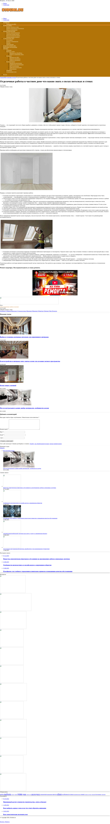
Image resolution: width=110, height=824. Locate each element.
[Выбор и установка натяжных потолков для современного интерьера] (15, 334)
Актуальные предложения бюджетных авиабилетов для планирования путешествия (26, 549)
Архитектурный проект (12, 34)
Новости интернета (15, 58)
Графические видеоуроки (17, 64)
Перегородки (10, 44)
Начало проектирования (13, 32)
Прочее (5, 48)
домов (27, 794)
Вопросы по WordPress (16, 53)
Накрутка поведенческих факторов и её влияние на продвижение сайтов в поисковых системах (29, 487)
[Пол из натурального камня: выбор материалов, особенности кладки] (15, 405)
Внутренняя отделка (10, 77)
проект (83, 794)
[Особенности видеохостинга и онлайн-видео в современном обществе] (12, 501)
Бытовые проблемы (10, 47)
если (30, 794)
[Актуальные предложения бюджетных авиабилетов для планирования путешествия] (12, 547)
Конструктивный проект (13, 35)
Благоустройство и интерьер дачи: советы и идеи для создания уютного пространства (30, 361)
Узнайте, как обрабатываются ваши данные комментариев (46, 443)
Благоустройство (9, 45)
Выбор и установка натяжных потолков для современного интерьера (24, 337)
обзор (59, 794)
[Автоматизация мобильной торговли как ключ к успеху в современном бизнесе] (12, 532)
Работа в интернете (15, 60)
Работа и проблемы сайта (17, 54)
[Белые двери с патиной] (12, 382)
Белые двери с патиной (8, 385)
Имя (1, 432)
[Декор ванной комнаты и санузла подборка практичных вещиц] (13, 754)
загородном (43, 794)
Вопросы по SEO (14, 57)
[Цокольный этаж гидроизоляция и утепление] (15, 610)
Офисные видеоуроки (16, 67)
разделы (89, 794)
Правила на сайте (11, 24)
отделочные (6, 306)
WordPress (9, 70)
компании (49, 794)
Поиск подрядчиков (11, 30)
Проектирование (9, 31)
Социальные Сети (11, 72)
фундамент (98, 794)
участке (93, 794)
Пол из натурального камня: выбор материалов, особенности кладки (24, 408)
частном (16, 306)
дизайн (15, 794)
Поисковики (13, 69)
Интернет (9, 56)
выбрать (7, 794)
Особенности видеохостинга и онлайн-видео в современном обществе (22, 503)
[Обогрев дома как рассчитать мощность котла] (12, 718)
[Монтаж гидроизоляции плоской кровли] (13, 700)
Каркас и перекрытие (12, 41)
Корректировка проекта (12, 37)
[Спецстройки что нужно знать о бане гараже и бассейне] (12, 682)
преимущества (77, 794)
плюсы (72, 794)
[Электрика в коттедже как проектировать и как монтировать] (13, 628)
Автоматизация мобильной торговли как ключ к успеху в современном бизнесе (25, 533)
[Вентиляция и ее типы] (12, 664)
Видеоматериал (10, 61)
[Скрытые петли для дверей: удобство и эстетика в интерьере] (11, 772)
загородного (35, 794)
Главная (2, 77)
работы (12, 306)
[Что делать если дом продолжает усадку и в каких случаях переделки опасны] (12, 646)
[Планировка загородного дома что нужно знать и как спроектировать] (13, 790)
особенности (66, 794)
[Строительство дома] (13, 15)
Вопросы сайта (10, 51)
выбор (2, 794)
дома (19, 794)
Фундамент (9, 40)
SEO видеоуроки (14, 66)
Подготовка (7, 25)
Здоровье (8, 50)
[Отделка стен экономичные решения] (13, 592)
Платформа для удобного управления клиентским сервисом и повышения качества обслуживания (30, 518)
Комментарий (4, 429)
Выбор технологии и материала (15, 28)
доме (1, 306)
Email (2, 435)
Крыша (8, 43)
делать (13, 794)
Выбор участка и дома (12, 27)
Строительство (8, 38)
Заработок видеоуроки (16, 63)
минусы (54, 794)
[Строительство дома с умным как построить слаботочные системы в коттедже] (13, 736)
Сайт (1, 438)
